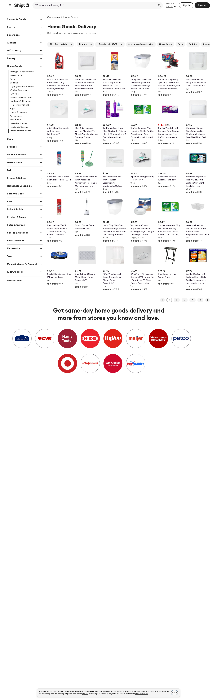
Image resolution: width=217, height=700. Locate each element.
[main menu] (10, 5)
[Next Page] (207, 300)
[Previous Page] (162, 300)
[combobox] (94, 5)
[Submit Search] (159, 5)
